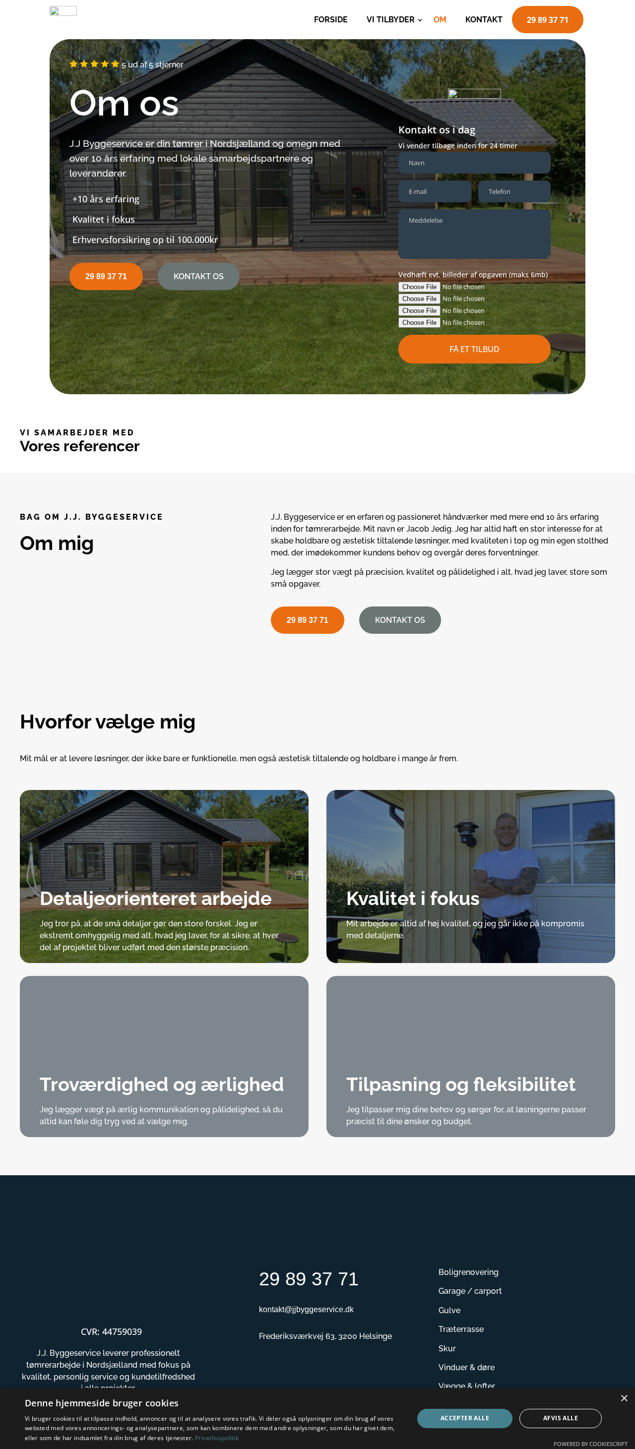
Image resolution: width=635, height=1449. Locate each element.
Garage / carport (470, 1291)
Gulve (449, 1310)
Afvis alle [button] (560, 1418)
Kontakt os (199, 276)
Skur (447, 1348)
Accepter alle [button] (465, 1418)
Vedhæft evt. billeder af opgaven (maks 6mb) (473, 274)
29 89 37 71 (548, 19)
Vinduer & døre (467, 1367)
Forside (331, 19)
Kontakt (484, 19)
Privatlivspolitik (217, 1438)
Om (440, 19)
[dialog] (317, 1418)
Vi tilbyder (391, 19)
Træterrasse (461, 1329)
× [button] (624, 1398)
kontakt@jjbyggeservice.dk (306, 1309)
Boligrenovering (469, 1272)
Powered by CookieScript (591, 1444)
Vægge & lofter (467, 1386)
